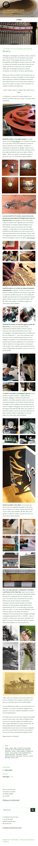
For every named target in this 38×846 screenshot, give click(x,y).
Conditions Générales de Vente (12, 827)
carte (14, 751)
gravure (19, 754)
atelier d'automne (23, 748)
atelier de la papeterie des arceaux (18, 749)
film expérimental (24, 753)
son (17, 757)
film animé (13, 753)
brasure (8, 751)
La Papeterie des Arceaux (13, 11)
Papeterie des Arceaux (24, 48)
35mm (11, 748)
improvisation (10, 756)
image (25, 754)
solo (13, 757)
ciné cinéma (21, 751)
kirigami (19, 756)
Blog (6, 745)
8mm (15, 748)
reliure (7, 757)
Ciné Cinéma (31, 238)
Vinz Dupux (16, 141)
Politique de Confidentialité (11, 800)
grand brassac (10, 754)
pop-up (25, 756)
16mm (6, 748)
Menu (20, 19)
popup (31, 756)
